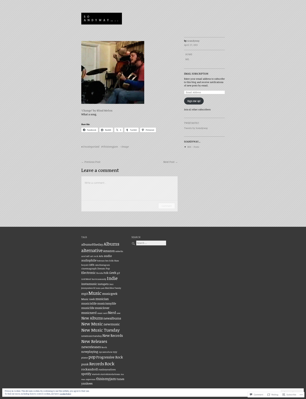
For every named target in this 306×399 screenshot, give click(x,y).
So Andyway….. (102, 18)
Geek (112, 273)
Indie (112, 278)
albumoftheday (92, 244)
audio (108, 256)
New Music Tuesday (100, 330)
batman (101, 260)
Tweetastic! (191, 123)
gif (118, 272)
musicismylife (106, 303)
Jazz (111, 284)
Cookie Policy (65, 393)
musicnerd (89, 313)
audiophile (88, 260)
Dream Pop (103, 268)
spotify (86, 374)
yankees (87, 383)
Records (96, 364)
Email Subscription (196, 73)
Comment (167, 206)
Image (125, 146)
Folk (106, 273)
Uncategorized (91, 146)
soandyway (193, 40)
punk (85, 364)
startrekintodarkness (110, 374)
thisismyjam (110, 146)
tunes (120, 379)
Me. (187, 59)
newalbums (112, 318)
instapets (103, 284)
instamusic (89, 284)
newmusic (111, 324)
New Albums (92, 318)
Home (188, 54)
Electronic (88, 273)
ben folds (109, 260)
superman (90, 379)
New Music (92, 324)
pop (92, 357)
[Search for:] (148, 242)
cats (91, 265)
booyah (84, 265)
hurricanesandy (99, 279)
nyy (115, 351)
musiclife (87, 308)
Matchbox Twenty (113, 288)
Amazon (109, 251)
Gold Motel (86, 279)
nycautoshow (105, 351)
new (118, 313)
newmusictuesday (91, 335)
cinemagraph (89, 268)
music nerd (102, 313)
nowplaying (89, 351)
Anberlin (119, 251)
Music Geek (88, 299)
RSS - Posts (193, 146)
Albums (111, 244)
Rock (109, 364)
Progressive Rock (109, 357)
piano (84, 357)
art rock (94, 256)
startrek (96, 374)
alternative (91, 250)
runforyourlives (107, 369)
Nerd (112, 312)
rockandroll (89, 369)
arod (83, 256)
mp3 (84, 293)
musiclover (102, 308)
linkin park (100, 288)
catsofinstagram (102, 265)
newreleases (91, 347)
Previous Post (90, 162)
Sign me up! (193, 100)
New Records (112, 335)
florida (99, 273)
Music (95, 293)
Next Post (170, 162)
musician (102, 299)
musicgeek (109, 293)
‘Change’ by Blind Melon (96, 110)
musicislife (89, 303)
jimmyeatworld (88, 288)
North (104, 347)
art (88, 256)
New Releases (94, 341)
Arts (101, 256)
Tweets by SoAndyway (196, 128)
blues (116, 260)
